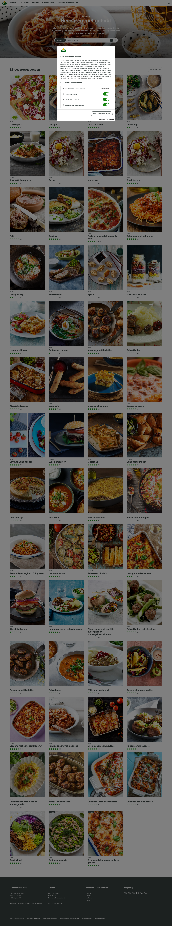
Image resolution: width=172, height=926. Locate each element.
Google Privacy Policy (67, 78)
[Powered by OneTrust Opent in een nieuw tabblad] (106, 119)
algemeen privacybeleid (95, 78)
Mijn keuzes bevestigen (101, 114)
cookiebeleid (82, 78)
